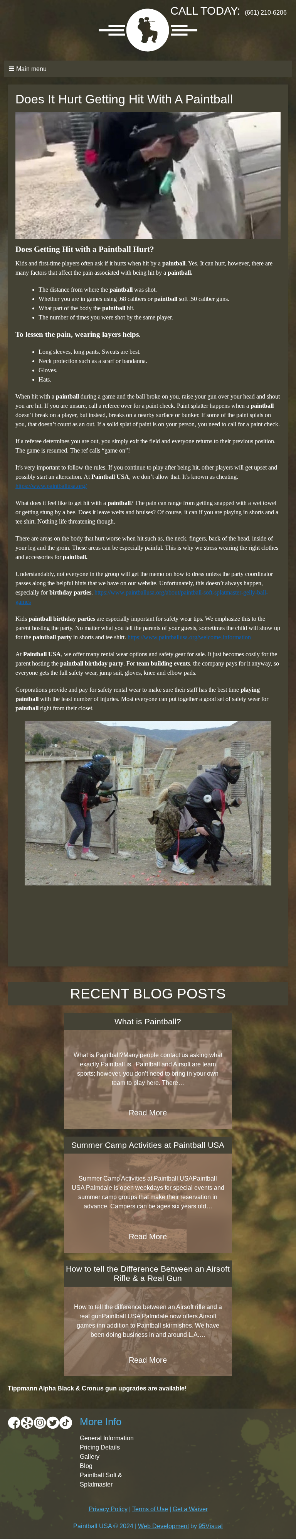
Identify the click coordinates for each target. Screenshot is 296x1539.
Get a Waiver (190, 1509)
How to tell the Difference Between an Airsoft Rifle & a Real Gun (148, 1273)
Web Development (163, 1526)
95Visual (210, 1526)
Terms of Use (150, 1509)
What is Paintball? (147, 1021)
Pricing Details (100, 1447)
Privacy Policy (108, 1509)
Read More (148, 1112)
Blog (86, 1466)
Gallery (89, 1456)
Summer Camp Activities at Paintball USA (147, 1144)
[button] (148, 69)
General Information (107, 1438)
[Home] (148, 30)
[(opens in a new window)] (14, 1422)
